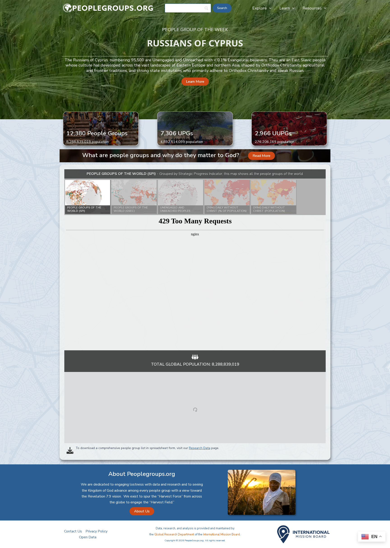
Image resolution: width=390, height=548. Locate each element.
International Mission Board (221, 534)
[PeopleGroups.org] (108, 7)
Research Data (199, 448)
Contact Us (73, 531)
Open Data (87, 537)
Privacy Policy (96, 531)
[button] (269, 8)
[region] (195, 259)
